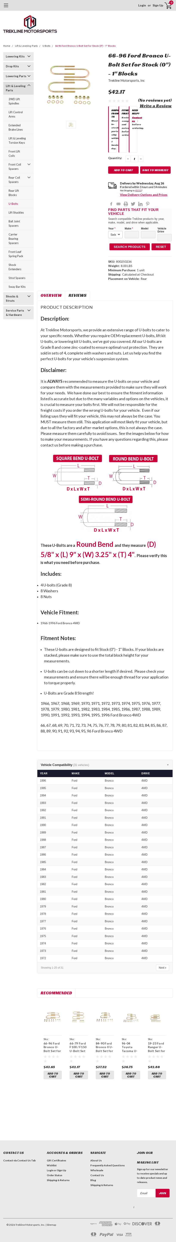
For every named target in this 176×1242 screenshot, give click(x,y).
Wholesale (96, 1170)
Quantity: (115, 158)
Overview (51, 295)
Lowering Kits (15, 56)
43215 (138, 190)
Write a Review (156, 106)
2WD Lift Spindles (14, 101)
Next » (162, 967)
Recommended (56, 993)
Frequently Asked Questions (107, 1165)
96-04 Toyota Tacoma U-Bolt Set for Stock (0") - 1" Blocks (130, 1053)
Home (6, 46)
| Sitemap (51, 1224)
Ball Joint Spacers (14, 223)
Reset (161, 247)
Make (129, 228)
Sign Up (158, 5)
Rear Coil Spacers (14, 180)
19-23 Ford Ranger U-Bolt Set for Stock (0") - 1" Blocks (156, 1051)
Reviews (77, 295)
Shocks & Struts (12, 298)
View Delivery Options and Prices (143, 194)
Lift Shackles (16, 212)
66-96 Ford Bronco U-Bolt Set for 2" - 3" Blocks (52, 1051)
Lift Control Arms (16, 114)
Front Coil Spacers (15, 166)
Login (142, 5)
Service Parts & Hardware (15, 313)
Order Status (54, 1175)
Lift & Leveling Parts (26, 46)
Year (111, 228)
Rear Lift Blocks (14, 193)
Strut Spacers (17, 278)
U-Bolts (46, 46)
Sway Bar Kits (17, 286)
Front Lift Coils (14, 153)
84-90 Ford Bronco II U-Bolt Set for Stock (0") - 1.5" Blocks (104, 1051)
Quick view (53, 1017)
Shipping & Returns (58, 1180)
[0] (166, 5)
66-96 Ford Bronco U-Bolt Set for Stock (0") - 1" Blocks (85, 46)
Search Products (130, 247)
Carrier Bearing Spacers (13, 239)
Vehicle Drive (162, 230)
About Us (96, 1160)
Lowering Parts (16, 76)
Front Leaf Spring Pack (16, 254)
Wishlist (52, 1165)
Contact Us (97, 1175)
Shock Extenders (15, 267)
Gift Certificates (56, 1160)
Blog (93, 1180)
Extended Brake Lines (16, 127)
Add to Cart (52, 1075)
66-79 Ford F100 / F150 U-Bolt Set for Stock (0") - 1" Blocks (78, 1053)
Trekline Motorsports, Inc (126, 80)
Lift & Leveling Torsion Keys (17, 140)
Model (144, 228)
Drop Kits (12, 66)
